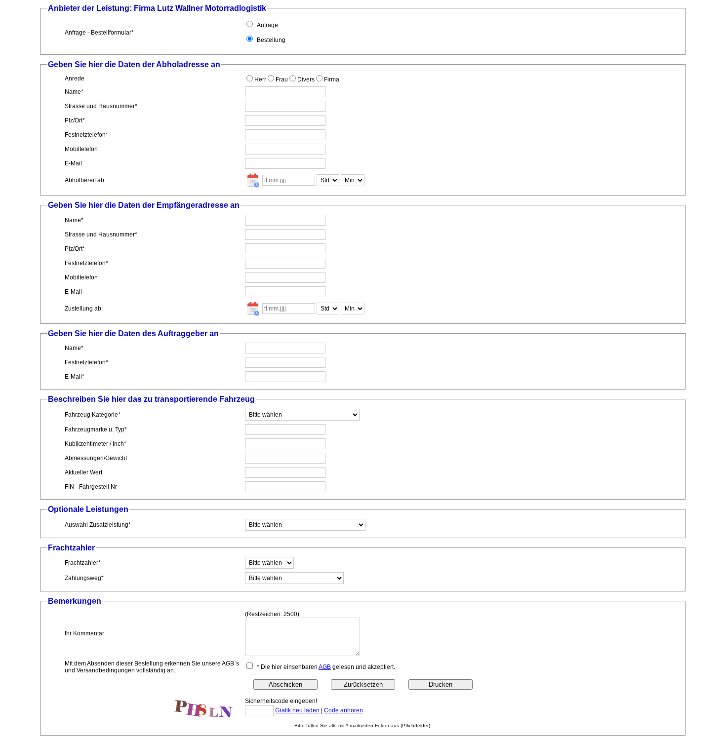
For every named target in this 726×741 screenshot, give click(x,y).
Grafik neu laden (297, 710)
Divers (306, 79)
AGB (325, 666)
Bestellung (271, 40)
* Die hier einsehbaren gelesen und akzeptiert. (326, 666)
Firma (331, 79)
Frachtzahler (81, 562)
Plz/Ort (73, 120)
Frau (282, 79)
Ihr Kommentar (84, 633)
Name (73, 91)
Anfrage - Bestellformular (98, 32)
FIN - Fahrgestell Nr (91, 486)
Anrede (74, 78)
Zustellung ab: (84, 308)
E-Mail (73, 163)
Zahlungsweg (83, 578)
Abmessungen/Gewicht (96, 458)
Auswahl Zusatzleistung (96, 524)
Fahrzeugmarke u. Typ (94, 429)
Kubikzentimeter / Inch (94, 443)
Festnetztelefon (85, 134)
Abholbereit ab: (85, 180)
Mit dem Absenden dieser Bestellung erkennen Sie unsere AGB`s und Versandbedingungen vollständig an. (152, 667)
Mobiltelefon (81, 149)
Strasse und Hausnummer (100, 106)
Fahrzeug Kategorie (91, 414)
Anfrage (267, 25)
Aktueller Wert (83, 472)
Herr (260, 79)
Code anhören (343, 710)
